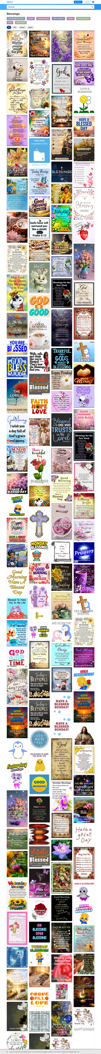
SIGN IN (87, 2)
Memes (30, 27)
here (78, 1052)
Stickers (22, 27)
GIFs (15, 27)
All (9, 27)
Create (79, 2)
